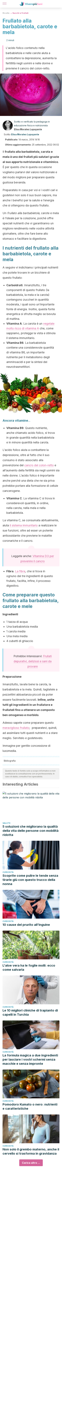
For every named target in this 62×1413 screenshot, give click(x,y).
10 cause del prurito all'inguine (26, 925)
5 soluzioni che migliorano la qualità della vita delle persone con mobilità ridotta (31, 831)
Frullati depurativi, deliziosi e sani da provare (33, 661)
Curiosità (8, 872)
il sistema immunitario (24, 525)
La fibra (20, 571)
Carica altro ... (31, 1162)
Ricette (6, 13)
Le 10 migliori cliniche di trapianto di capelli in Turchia (30, 1012)
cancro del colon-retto (39, 465)
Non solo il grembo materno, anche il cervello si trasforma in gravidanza (31, 1151)
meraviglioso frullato (16, 727)
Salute (6, 823)
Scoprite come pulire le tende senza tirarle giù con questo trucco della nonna (30, 880)
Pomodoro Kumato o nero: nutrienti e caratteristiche (30, 1106)
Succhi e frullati (20, 13)
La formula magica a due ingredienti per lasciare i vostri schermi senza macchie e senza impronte (30, 1059)
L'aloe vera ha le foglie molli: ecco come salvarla (29, 968)
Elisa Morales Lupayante (28, 129)
